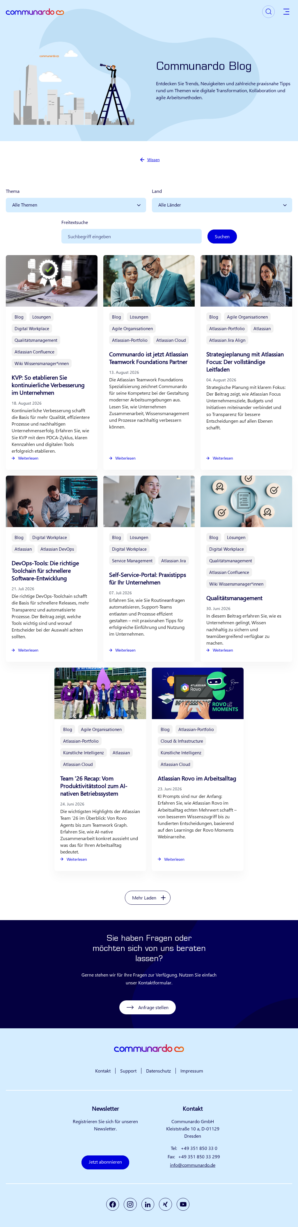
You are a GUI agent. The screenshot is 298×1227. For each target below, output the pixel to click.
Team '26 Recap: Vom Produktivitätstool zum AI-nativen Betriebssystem (93, 785)
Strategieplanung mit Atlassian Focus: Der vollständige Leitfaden (245, 361)
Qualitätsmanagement (234, 598)
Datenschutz (158, 1071)
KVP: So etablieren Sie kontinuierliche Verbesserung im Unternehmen (48, 384)
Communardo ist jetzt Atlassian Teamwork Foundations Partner (148, 357)
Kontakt (103, 1071)
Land (157, 191)
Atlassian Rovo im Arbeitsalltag (197, 778)
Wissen (153, 159)
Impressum (191, 1071)
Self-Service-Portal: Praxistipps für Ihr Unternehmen (147, 578)
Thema (12, 191)
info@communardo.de (192, 1165)
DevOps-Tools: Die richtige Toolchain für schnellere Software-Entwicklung (45, 570)
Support (128, 1071)
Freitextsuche (74, 222)
